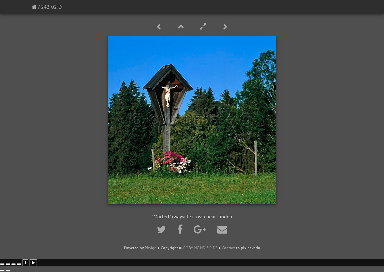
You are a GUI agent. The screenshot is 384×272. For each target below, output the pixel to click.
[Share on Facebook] (181, 229)
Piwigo (151, 247)
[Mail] (222, 229)
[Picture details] (25, 262)
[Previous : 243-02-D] (160, 27)
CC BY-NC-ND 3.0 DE (200, 247)
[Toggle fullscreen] (13, 264)
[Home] (34, 7)
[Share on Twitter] (163, 229)
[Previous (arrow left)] (2, 270)
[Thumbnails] (182, 27)
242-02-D (51, 7)
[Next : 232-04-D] (225, 27)
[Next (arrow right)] (8, 270)
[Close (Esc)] (2, 264)
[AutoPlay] (33, 262)
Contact (228, 247)
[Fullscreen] (204, 27)
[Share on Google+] (201, 229)
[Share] (8, 264)
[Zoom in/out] (19, 264)
